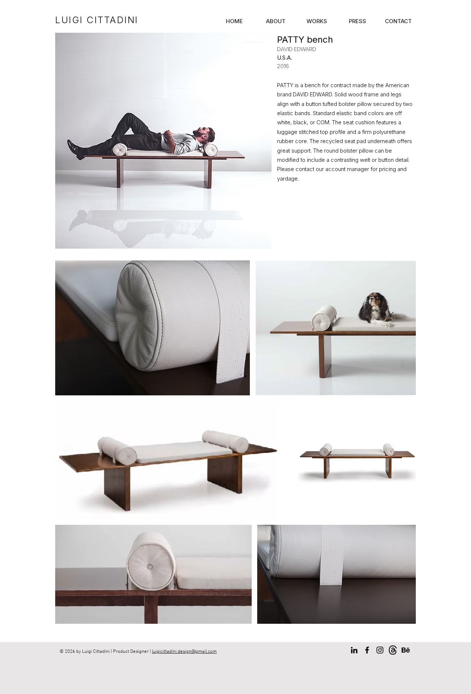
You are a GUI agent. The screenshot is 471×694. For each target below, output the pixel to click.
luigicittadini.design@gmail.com (184, 652)
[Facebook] (367, 650)
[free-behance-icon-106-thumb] (405, 650)
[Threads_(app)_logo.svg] (392, 650)
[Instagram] (380, 650)
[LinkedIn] (354, 650)
